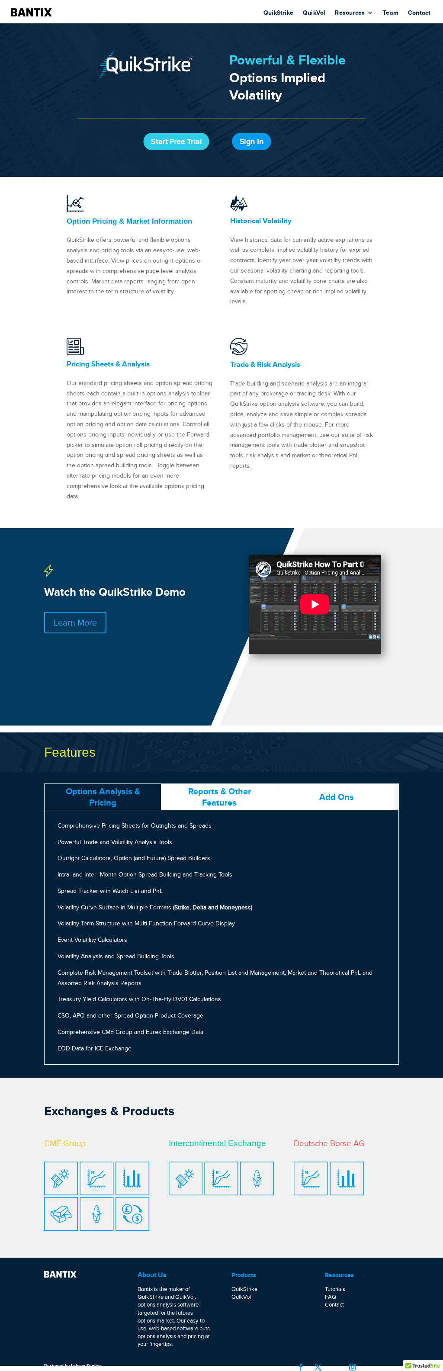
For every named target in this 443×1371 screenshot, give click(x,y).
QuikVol (314, 13)
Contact (419, 13)
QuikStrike (278, 13)
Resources (350, 13)
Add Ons (336, 796)
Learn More (75, 622)
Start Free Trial (176, 141)
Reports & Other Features (219, 797)
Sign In (251, 141)
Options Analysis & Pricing (103, 797)
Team (390, 13)
